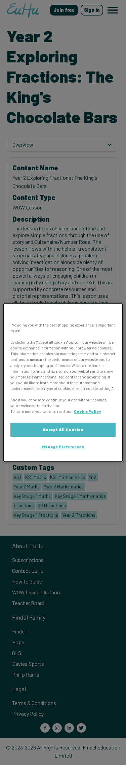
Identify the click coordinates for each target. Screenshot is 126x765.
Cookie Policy (87, 411)
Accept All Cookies (63, 429)
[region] (63, 382)
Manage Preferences (63, 447)
